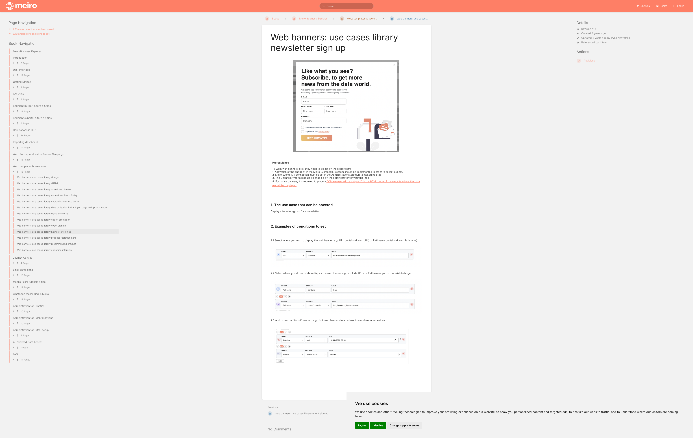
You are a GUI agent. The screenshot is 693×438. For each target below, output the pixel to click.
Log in (680, 5)
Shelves (645, 5)
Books (663, 5)
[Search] (323, 6)
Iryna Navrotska (620, 37)
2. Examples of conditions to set (31, 33)
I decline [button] (378, 425)
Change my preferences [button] (404, 425)
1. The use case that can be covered (33, 29)
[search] (346, 6)
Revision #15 (588, 28)
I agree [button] (362, 425)
